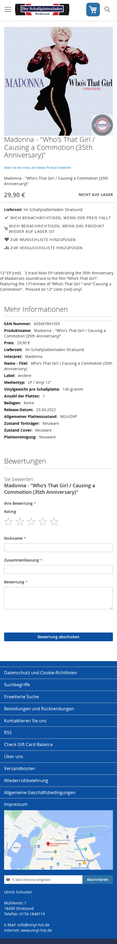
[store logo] (42, 10)
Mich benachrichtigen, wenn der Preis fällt (60, 217)
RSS (8, 732)
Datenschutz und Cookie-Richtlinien (40, 673)
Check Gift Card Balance (28, 744)
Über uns (13, 756)
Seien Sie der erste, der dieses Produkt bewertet (37, 167)
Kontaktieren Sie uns (25, 721)
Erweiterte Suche (21, 697)
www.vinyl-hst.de (36, 930)
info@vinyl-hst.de (34, 924)
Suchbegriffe (17, 685)
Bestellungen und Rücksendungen (39, 709)
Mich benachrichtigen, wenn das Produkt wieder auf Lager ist (56, 228)
